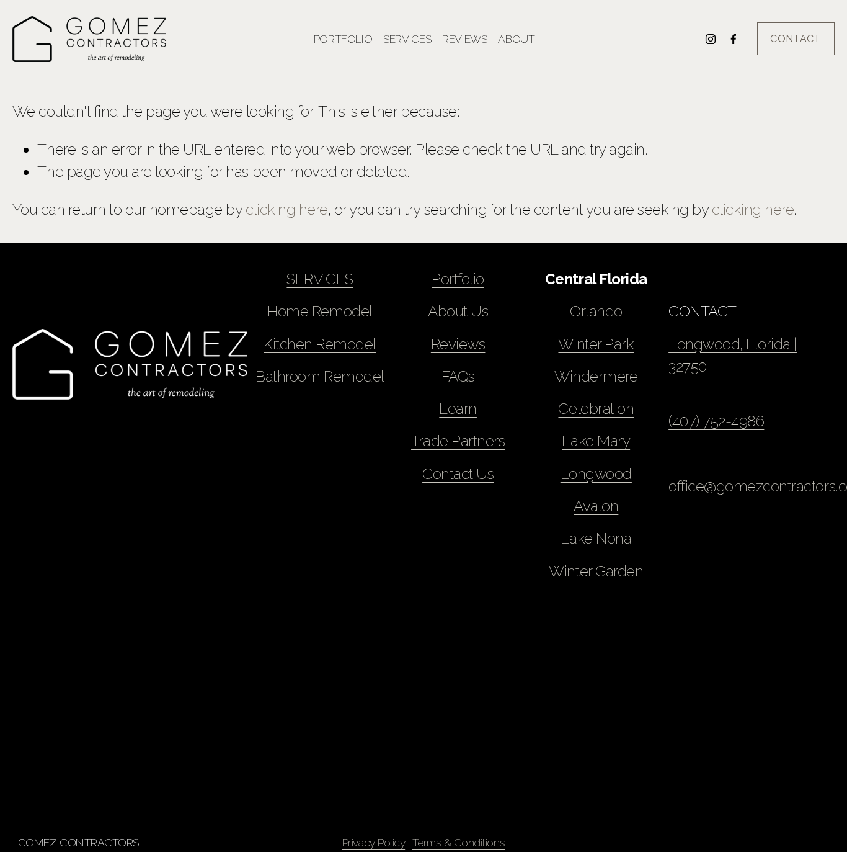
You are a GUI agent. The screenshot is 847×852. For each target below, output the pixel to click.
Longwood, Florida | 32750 (732, 355)
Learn (458, 409)
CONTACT (795, 39)
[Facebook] (733, 39)
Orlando (596, 311)
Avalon (596, 506)
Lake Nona (596, 538)
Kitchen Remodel (320, 344)
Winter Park (596, 344)
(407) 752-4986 (716, 421)
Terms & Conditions (458, 842)
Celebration (596, 409)
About (516, 38)
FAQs (458, 376)
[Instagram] (710, 39)
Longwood (596, 474)
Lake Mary (596, 441)
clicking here (287, 209)
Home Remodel (319, 311)
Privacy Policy (373, 842)
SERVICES (319, 279)
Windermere (595, 376)
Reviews (464, 38)
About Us (458, 311)
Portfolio (343, 38)
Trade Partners (458, 441)
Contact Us (458, 474)
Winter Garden (596, 571)
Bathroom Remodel (319, 376)
